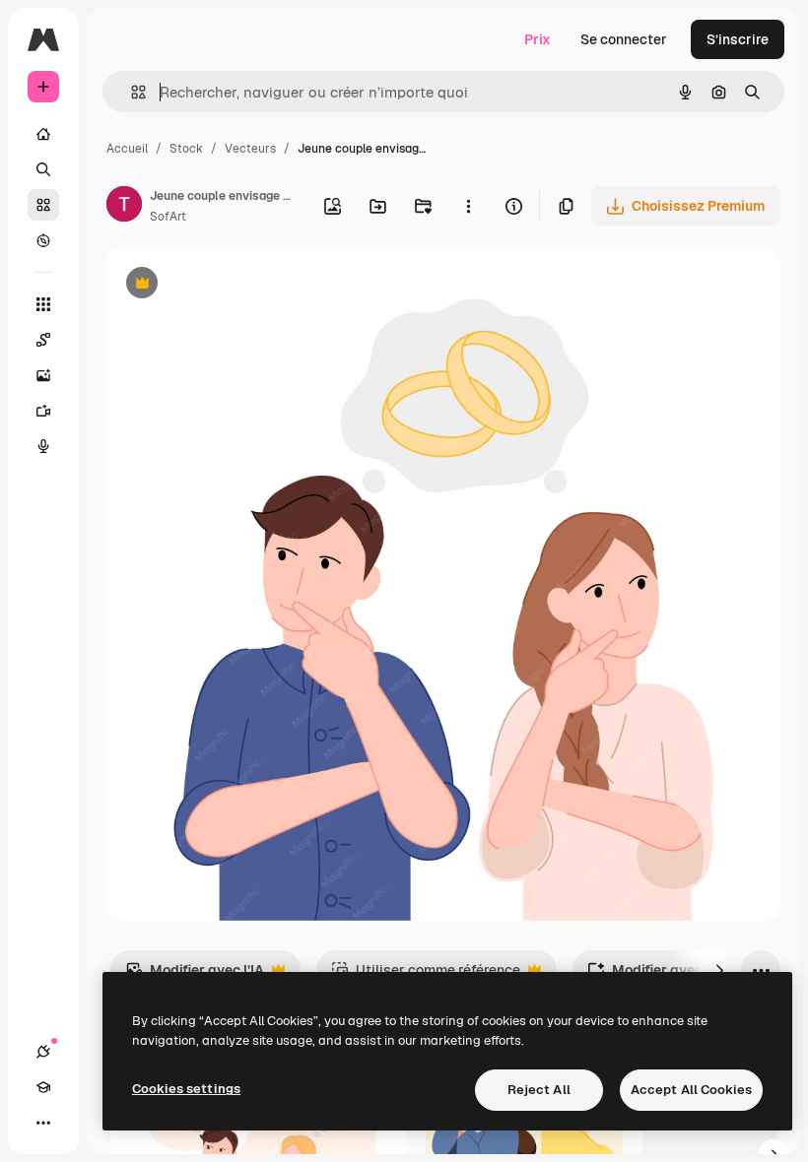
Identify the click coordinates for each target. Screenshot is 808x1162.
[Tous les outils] (43, 304)
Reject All (539, 1089)
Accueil (127, 149)
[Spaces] (43, 339)
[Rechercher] (43, 169)
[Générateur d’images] (43, 375)
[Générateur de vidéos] (43, 410)
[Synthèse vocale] (43, 446)
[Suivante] (719, 970)
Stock (186, 149)
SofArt (168, 217)
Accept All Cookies (691, 1089)
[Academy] (43, 1087)
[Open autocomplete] (130, 92)
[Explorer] (43, 240)
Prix (537, 39)
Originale (236, 285)
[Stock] (43, 205)
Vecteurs (250, 149)
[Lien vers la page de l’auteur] (124, 206)
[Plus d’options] (468, 206)
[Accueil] (43, 134)
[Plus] (43, 1122)
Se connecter (623, 39)
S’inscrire (738, 39)
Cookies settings (186, 1088)
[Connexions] (43, 1051)
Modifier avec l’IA (194, 975)
